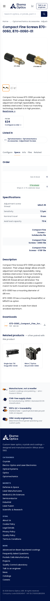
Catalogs (7, 576)
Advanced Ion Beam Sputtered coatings (21, 549)
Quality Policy (9, 535)
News (5, 572)
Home (5, 21)
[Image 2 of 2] (13, 88)
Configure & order (7, 152)
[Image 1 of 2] (6, 88)
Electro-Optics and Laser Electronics (19, 465)
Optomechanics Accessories (26, 21)
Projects (6, 561)
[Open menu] (4, 6)
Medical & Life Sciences (14, 494)
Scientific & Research (13, 509)
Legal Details (8, 527)
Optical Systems (10, 469)
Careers (6, 579)
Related (37, 152)
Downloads (30, 152)
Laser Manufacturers (12, 491)
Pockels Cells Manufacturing (16, 557)
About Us (7, 520)
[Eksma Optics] (18, 6)
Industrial (7, 502)
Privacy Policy (9, 531)
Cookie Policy (9, 524)
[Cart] (32, 6)
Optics (6, 472)
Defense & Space (11, 487)
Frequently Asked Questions (16, 553)
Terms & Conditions (12, 539)
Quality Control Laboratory (15, 564)
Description (24, 152)
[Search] (44, 14)
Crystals (6, 461)
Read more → (9, 111)
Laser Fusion (8, 506)
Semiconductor (10, 498)
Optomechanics (10, 476)
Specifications (17, 152)
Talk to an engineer (12, 568)
